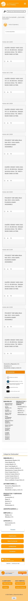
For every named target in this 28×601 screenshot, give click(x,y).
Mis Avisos (7, 559)
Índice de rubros (7, 583)
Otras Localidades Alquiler (8, 417)
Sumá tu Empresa (20, 587)
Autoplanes (7, 366)
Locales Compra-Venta (7, 434)
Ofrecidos (7, 517)
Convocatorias (9, 523)
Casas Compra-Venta (9, 425)
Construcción (21, 406)
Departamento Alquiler (9, 404)
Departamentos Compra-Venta (9, 422)
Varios (19, 412)
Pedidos (7, 515)
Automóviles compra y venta (11, 367)
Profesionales (21, 414)
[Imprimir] (8, 61)
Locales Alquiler (7, 410)
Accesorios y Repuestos (10, 364)
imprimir (8, 563)
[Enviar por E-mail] (11, 61)
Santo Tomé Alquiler (8, 413)
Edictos (7, 524)
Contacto (5, 587)
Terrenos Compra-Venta (7, 438)
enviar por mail (15, 563)
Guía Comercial (20, 583)
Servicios (20, 410)
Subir (14, 598)
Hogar (19, 408)
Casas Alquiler (7, 407)
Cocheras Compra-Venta (7, 429)
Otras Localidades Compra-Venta (14, 480)
